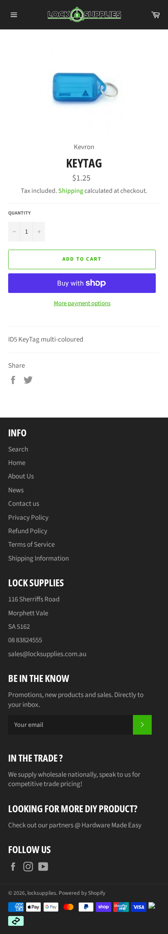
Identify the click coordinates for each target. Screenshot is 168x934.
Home (16, 463)
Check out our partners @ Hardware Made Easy (74, 825)
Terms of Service (31, 545)
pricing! (71, 784)
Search (18, 449)
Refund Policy (27, 531)
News (16, 490)
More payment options (82, 303)
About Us (21, 476)
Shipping (70, 190)
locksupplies (41, 893)
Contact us (23, 504)
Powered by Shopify (82, 893)
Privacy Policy (28, 518)
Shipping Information (38, 558)
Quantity (19, 213)
